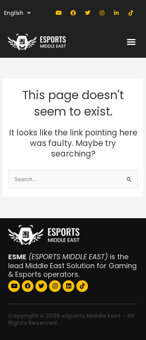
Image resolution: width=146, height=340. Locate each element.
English (13, 13)
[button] (131, 42)
